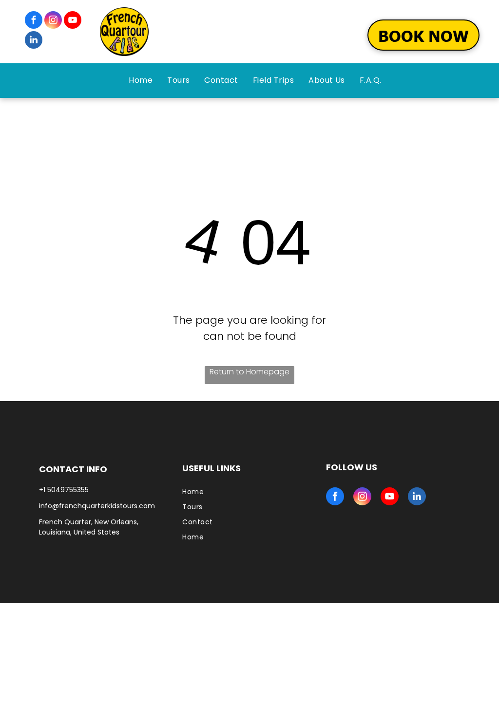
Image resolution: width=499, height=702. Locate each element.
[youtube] (72, 21)
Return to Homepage (249, 371)
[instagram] (53, 21)
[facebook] (33, 21)
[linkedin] (33, 41)
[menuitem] (140, 80)
